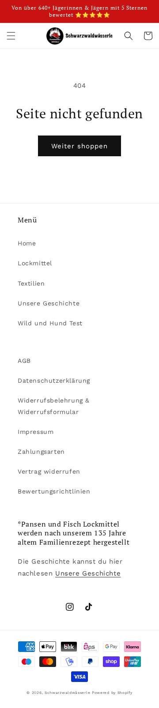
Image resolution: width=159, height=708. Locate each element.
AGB (24, 360)
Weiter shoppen (79, 146)
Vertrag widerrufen (49, 471)
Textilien (31, 283)
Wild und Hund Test (50, 323)
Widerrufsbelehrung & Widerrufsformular (54, 406)
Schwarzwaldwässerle (67, 692)
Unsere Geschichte (49, 303)
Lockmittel (35, 263)
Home (27, 243)
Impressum (35, 431)
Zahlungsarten (41, 451)
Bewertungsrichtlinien (54, 491)
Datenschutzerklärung (54, 380)
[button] (11, 35)
